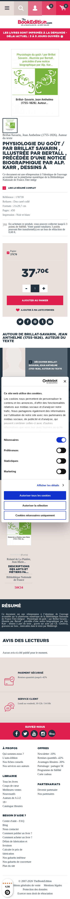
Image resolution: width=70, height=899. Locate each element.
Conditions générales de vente (24, 885)
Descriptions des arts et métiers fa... (18, 569)
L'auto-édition (10, 757)
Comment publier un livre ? (17, 833)
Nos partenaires (46, 793)
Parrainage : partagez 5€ (50, 766)
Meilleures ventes (12, 789)
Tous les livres (10, 781)
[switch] (61, 450)
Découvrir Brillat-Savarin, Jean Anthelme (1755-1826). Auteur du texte (45, 365)
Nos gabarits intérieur (14, 857)
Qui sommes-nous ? (13, 753)
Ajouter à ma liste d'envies (37, 310)
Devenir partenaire (47, 789)
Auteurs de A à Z (12, 797)
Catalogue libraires (13, 806)
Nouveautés (9, 793)
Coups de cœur (11, 785)
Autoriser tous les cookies (35, 495)
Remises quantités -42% (50, 757)
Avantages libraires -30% (51, 762)
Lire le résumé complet (22, 188)
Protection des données (35, 889)
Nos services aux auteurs (16, 766)
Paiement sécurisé (30, 672)
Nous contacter (11, 829)
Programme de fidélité (49, 770)
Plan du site (9, 865)
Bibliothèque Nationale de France (18, 578)
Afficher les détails (48, 485)
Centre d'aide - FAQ (13, 821)
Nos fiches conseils (13, 762)
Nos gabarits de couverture (17, 861)
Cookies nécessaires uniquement (35, 515)
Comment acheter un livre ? (17, 837)
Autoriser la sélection (35, 505)
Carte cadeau (44, 774)
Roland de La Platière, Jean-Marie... (19, 560)
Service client (28, 699)
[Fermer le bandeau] (65, 381)
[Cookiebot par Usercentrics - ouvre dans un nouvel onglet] (43, 381)
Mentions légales (53, 885)
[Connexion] (35, 11)
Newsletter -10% (47, 753)
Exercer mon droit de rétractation (35, 893)
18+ (5, 802)
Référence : (9, 197)
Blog (5, 825)
